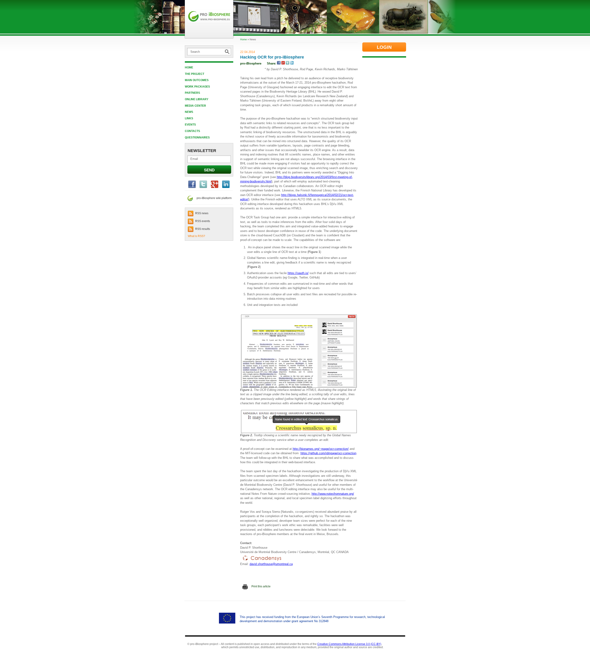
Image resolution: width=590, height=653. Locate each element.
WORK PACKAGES (197, 86)
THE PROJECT (194, 74)
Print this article (261, 586)
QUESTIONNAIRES (197, 137)
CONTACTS (192, 131)
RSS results (202, 229)
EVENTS (190, 124)
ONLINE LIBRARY (196, 99)
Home (189, 67)
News (189, 112)
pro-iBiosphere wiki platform (213, 198)
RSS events (202, 221)
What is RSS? (196, 236)
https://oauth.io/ (298, 273)
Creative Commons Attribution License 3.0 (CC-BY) (349, 644)
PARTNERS (192, 92)
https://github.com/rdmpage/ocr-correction (328, 453)
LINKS (189, 118)
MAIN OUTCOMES (197, 80)
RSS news (201, 213)
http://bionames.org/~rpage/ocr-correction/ (321, 449)
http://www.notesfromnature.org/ (333, 493)
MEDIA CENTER (195, 105)
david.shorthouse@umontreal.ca (271, 564)
